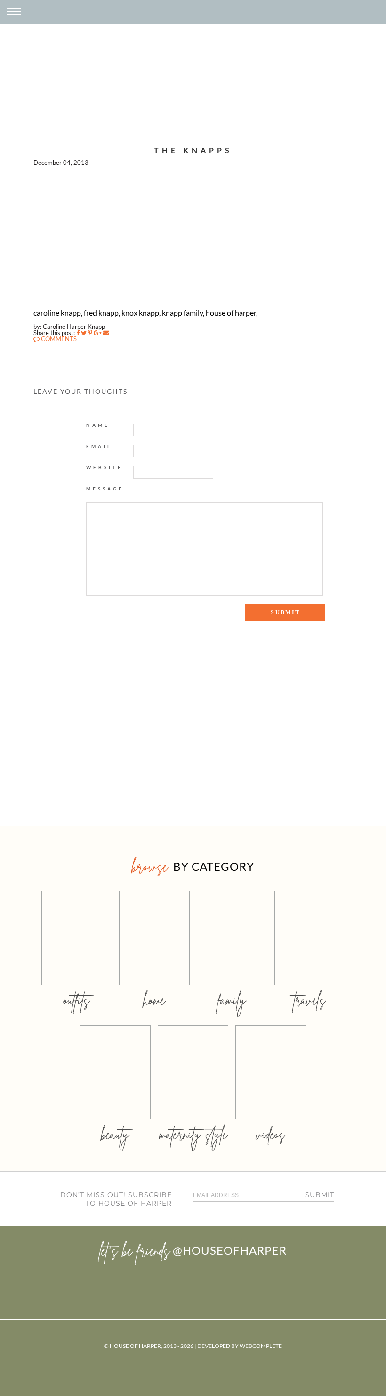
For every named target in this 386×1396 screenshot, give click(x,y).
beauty (115, 1134)
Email (99, 446)
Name (98, 425)
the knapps (193, 150)
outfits (77, 1000)
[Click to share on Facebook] (78, 332)
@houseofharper (230, 1250)
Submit (319, 1195)
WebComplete (261, 1345)
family (231, 1000)
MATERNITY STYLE (193, 1134)
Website (104, 467)
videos (270, 1134)
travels (310, 1000)
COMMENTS (58, 339)
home (154, 1000)
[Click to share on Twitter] (84, 332)
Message (105, 488)
